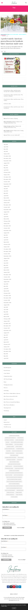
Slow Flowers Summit (10, 490)
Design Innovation (5, 34)
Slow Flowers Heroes (9, 399)
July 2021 (6, 235)
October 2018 (7, 300)
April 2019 (6, 288)
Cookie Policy (4, 606)
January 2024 (7, 174)
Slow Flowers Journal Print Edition (12, 402)
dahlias (7, 442)
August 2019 (6, 281)
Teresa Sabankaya (10, 494)
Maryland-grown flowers (14, 464)
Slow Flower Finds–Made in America (12, 393)
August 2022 (6, 212)
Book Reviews (7, 370)
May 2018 (6, 311)
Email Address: (5, 509)
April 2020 (6, 267)
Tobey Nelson (19, 494)
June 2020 (6, 263)
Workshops (3, 35)
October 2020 (7, 253)
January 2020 (7, 272)
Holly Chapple (19, 453)
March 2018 (6, 316)
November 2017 (7, 325)
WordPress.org (7, 426)
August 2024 (6, 163)
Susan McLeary (20, 490)
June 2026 (6, 146)
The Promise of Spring (12, 118)
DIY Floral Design (8, 379)
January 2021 (6, 246)
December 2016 (7, 349)
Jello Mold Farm (14, 455)
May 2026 (6, 149)
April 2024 (6, 170)
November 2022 (7, 205)
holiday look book (10, 453)
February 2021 (7, 244)
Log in (5, 420)
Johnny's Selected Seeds (10, 457)
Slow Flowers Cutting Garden (14, 479)
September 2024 (7, 160)
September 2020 (7, 256)
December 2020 (7, 249)
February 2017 (7, 344)
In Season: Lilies (7, 103)
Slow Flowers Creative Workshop (14, 477)
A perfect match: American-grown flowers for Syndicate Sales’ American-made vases (12, 41)
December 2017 (7, 323)
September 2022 (7, 209)
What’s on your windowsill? (13, 135)
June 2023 (6, 191)
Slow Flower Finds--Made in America (18, 34)
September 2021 (7, 230)
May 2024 (6, 167)
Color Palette (7, 373)
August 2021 (6, 232)
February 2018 (7, 318)
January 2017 (6, 346)
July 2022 (6, 214)
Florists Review (19, 448)
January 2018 (6, 321)
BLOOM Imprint (7, 367)
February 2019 (7, 293)
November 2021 (7, 225)
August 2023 (6, 186)
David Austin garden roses (17, 442)
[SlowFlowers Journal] (14, 2)
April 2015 (6, 358)
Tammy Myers (18, 492)
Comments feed (7, 424)
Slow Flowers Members (9, 405)
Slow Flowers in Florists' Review (14, 481)
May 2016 (6, 353)
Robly (23, 527)
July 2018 (6, 307)
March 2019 (6, 291)
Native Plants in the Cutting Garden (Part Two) (13, 122)
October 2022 (7, 207)
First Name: (5, 515)
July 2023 (6, 188)
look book (19, 459)
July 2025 (6, 151)
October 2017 (7, 328)
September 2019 (7, 279)
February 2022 (7, 221)
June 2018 (6, 309)
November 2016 (7, 351)
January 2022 (6, 223)
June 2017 (6, 335)
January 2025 (7, 153)
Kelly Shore (20, 457)
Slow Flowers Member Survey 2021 (14, 488)
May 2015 (6, 356)
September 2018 (7, 302)
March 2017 (6, 342)
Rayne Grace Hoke (19, 468)
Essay (5, 382)
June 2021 (6, 237)
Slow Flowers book (18, 475)
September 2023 (7, 184)
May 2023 (6, 193)
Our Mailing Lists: (6, 521)
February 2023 (7, 200)
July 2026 (6, 144)
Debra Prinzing (9, 444)
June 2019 (6, 284)
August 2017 (6, 332)
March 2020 (6, 270)
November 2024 (7, 158)
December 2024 (7, 156)
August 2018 (6, 305)
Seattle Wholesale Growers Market (14, 472)
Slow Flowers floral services (10, 524)
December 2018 (7, 295)
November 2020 (7, 251)
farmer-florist (10, 446)
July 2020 (6, 260)
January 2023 (6, 202)
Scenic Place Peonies (14, 470)
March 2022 (6, 218)
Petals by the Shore (18, 466)
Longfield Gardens (11, 459)
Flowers (5, 387)
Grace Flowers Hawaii (17, 450)
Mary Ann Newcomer (14, 461)
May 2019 (6, 286)
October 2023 (7, 181)
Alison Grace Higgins (14, 435)
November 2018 (7, 298)
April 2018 (6, 314)
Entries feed (6, 422)
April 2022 (6, 216)
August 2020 (6, 258)
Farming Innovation (8, 384)
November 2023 (7, 179)
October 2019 (7, 277)
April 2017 (6, 339)
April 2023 (6, 195)
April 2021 (6, 239)
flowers (8, 450)
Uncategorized (7, 407)
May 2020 (6, 265)
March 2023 (6, 198)
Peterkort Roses (9, 468)
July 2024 (6, 165)
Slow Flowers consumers (9, 523)
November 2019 (7, 274)
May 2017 (6, 337)
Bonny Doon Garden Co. (10, 437)
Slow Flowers (9, 475)
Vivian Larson (14, 496)
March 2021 (6, 242)
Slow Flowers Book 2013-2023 (10, 396)
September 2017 (7, 330)
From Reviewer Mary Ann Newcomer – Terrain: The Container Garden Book (12, 91)
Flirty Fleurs (19, 446)
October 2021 (7, 228)
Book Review (20, 437)
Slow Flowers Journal (14, 483)
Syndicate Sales (10, 492)
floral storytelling (9, 448)
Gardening (6, 390)
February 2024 (7, 172)
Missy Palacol (9, 466)
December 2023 (7, 177)
